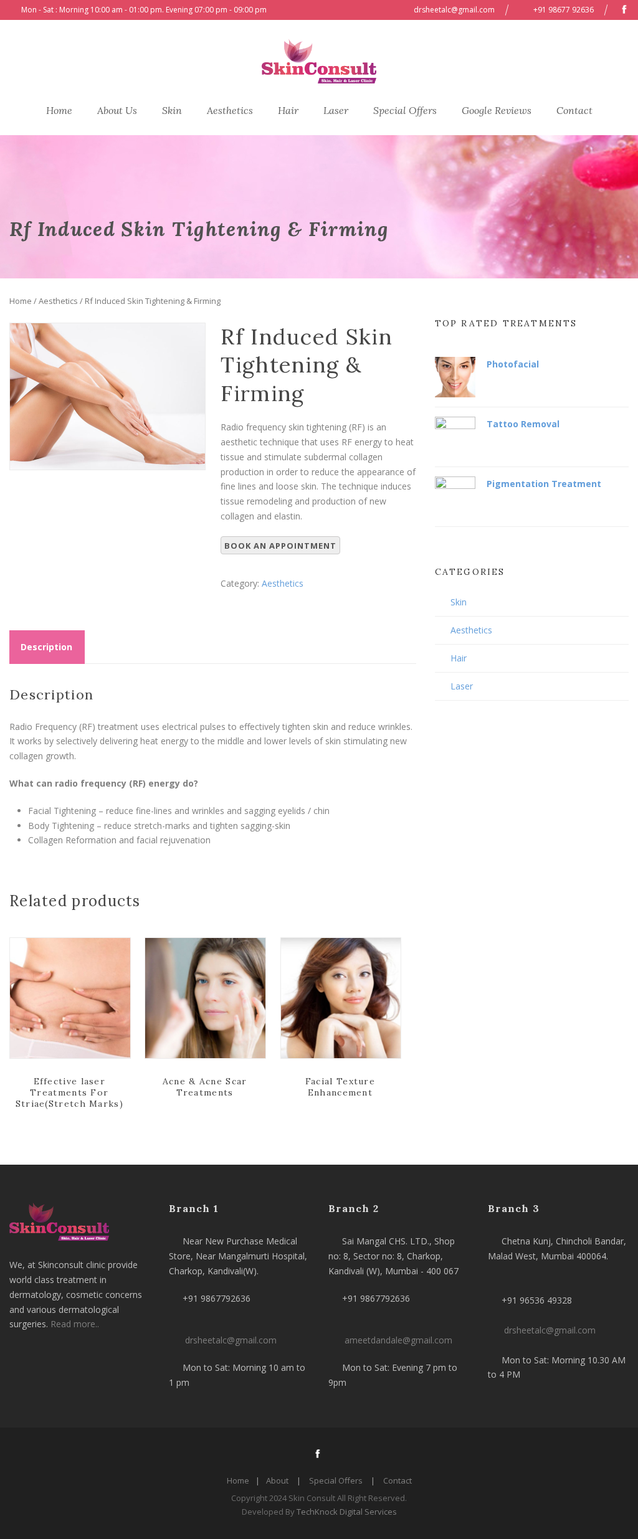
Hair (288, 110)
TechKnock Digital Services (346, 1511)
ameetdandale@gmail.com (398, 1340)
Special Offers (405, 110)
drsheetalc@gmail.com (454, 9)
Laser (335, 110)
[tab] (46, 647)
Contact (574, 110)
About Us (117, 110)
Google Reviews (496, 110)
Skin (172, 110)
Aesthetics (230, 110)
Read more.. (74, 1324)
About (277, 1480)
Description (46, 647)
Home (59, 110)
